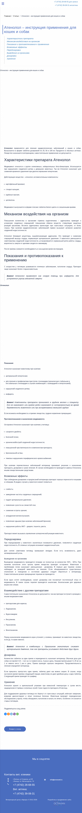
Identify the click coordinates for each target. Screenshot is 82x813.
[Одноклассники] (8, 714)
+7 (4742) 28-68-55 (24, 784)
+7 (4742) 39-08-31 (24, 793)
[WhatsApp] (17, 714)
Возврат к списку (15, 729)
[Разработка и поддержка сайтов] (59, 803)
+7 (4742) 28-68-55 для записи (66, 2)
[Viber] (14, 714)
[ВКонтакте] (5, 714)
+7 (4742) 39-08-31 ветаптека (66, 5)
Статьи (16, 16)
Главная (7, 16)
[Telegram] (11, 714)
